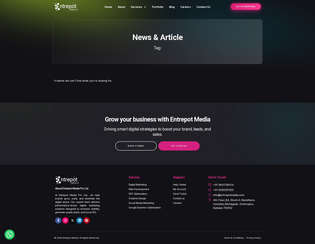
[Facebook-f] (58, 220)
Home (108, 7)
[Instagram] (65, 220)
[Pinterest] (86, 220)
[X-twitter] (72, 220)
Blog (172, 7)
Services (136, 7)
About (121, 7)
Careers (185, 7)
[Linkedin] (79, 220)
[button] (9, 234)
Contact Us (203, 7)
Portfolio (157, 7)
